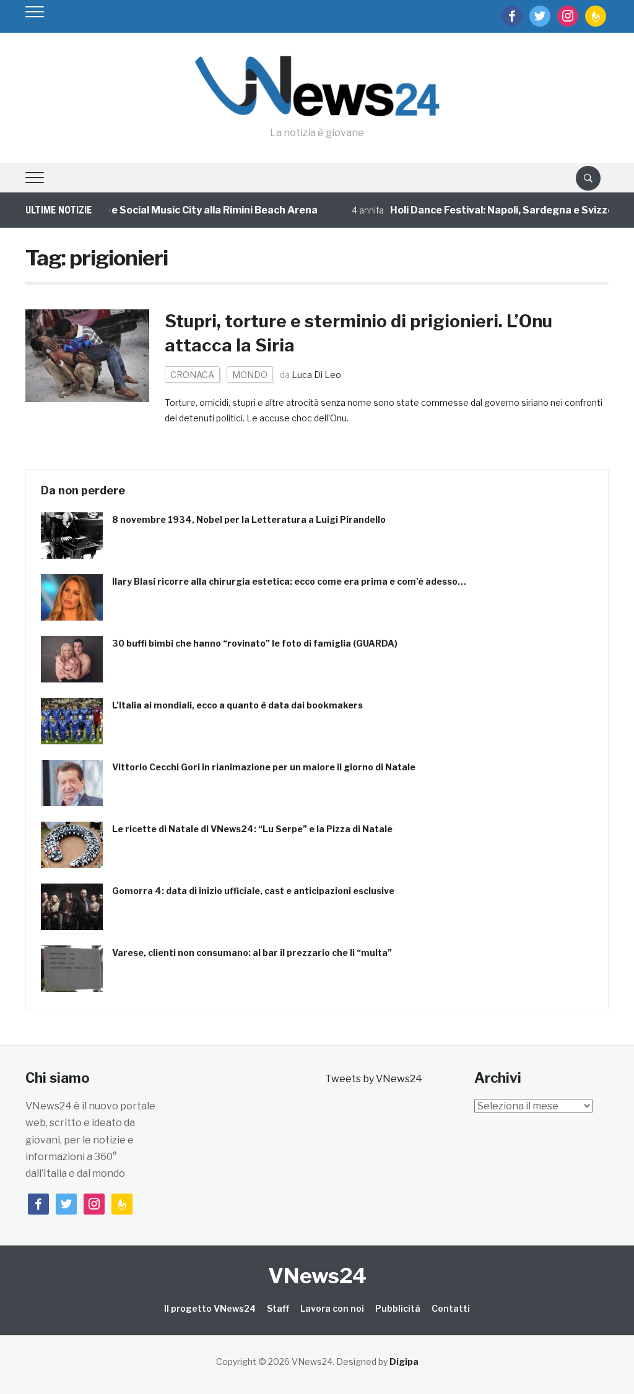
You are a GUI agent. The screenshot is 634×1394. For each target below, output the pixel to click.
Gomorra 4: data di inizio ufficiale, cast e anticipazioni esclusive (253, 890)
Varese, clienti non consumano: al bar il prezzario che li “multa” (252, 952)
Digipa (404, 1361)
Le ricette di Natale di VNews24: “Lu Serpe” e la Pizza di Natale (252, 829)
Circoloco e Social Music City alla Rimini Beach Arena (173, 210)
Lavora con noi (332, 1308)
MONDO (249, 374)
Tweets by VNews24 (373, 1079)
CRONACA (192, 374)
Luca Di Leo (316, 374)
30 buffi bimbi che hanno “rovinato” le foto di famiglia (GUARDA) (254, 643)
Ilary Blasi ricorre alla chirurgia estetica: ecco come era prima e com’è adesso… (289, 581)
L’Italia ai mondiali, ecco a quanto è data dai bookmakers (237, 705)
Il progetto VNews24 (210, 1308)
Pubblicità (397, 1308)
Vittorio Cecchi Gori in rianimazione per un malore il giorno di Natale (263, 767)
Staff (278, 1308)
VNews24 (317, 1275)
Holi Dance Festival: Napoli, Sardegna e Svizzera (489, 210)
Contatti (451, 1308)
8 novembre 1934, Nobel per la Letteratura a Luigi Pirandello (249, 519)
